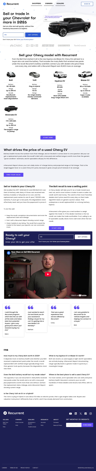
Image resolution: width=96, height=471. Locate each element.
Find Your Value (14, 175)
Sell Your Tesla (5, 423)
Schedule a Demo (31, 423)
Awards (43, 422)
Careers (56, 422)
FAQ (4, 427)
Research (44, 420)
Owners (49, 3)
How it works (19, 422)
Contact (35, 468)
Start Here (48, 137)
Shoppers (36, 3)
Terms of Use (14, 468)
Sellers (6, 420)
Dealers (60, 3)
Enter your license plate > (25, 39)
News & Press (57, 425)
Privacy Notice (25, 468)
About (56, 420)
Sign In (87, 4)
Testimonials (32, 427)
